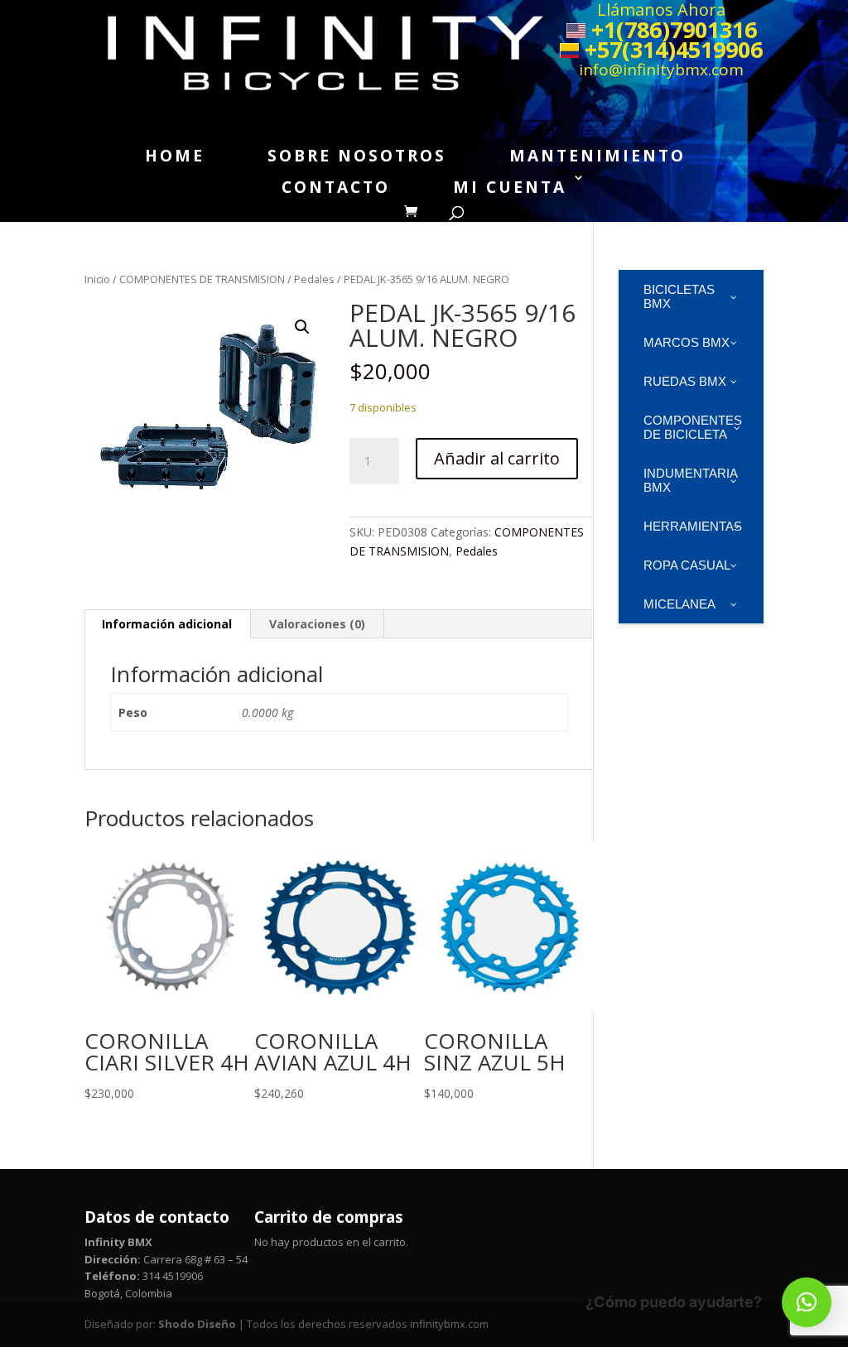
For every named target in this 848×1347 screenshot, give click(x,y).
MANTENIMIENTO (597, 155)
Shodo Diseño (197, 1323)
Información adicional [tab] (167, 624)
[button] (302, 327)
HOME (175, 155)
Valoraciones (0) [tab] (317, 624)
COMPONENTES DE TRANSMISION (202, 279)
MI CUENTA (509, 187)
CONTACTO (336, 187)
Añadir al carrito (497, 458)
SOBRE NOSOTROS (356, 155)
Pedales (314, 279)
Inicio (97, 279)
